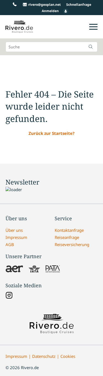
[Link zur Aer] (14, 269)
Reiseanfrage (67, 237)
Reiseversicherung (72, 244)
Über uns (14, 230)
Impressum (16, 237)
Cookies (67, 356)
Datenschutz (43, 356)
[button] (91, 47)
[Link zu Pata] (53, 269)
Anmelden (50, 11)
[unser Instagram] (9, 296)
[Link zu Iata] (34, 269)
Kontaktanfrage (69, 230)
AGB (9, 244)
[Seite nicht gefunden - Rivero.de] (19, 30)
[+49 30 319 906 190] (14, 4)
